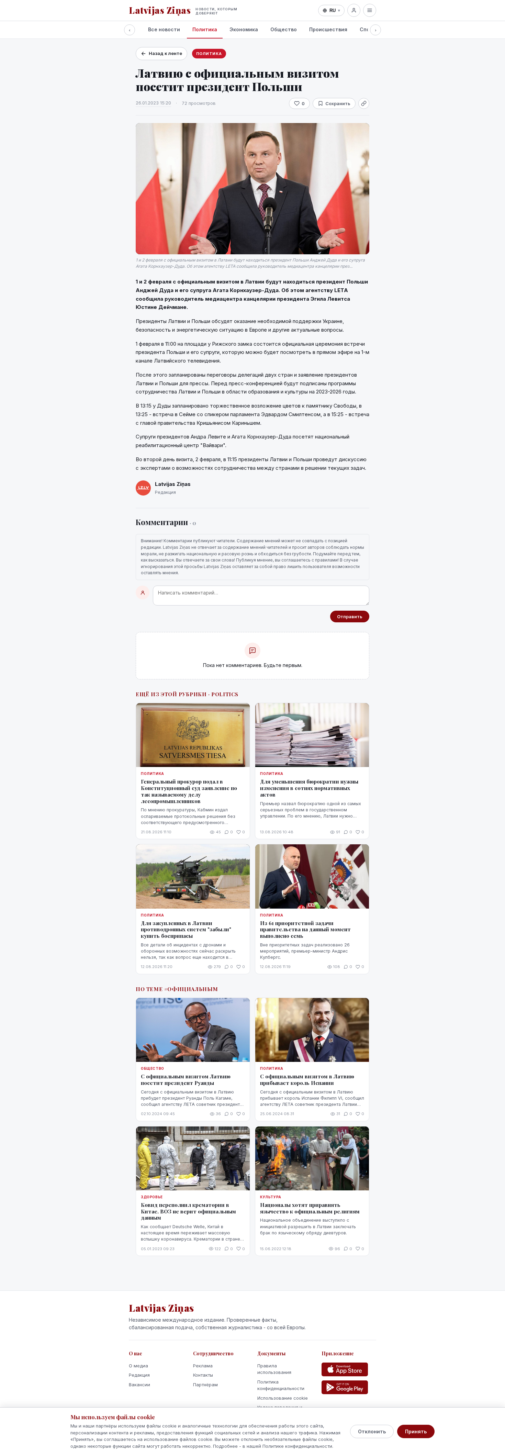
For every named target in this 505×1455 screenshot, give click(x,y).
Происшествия (328, 29)
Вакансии (139, 1384)
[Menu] (369, 10)
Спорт (368, 29)
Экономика (243, 29)
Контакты (203, 1375)
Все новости (164, 29)
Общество (283, 29)
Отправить (349, 616)
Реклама (203, 1365)
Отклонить (372, 1431)
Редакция (139, 1375)
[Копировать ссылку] (363, 103)
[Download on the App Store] (345, 1369)
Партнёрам (205, 1384)
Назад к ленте (165, 53)
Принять (416, 1431)
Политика (204, 29)
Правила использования (274, 1369)
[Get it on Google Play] (345, 1387)
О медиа (138, 1365)
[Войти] (353, 10)
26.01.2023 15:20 (153, 102)
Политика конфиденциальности (280, 1385)
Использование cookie (282, 1398)
